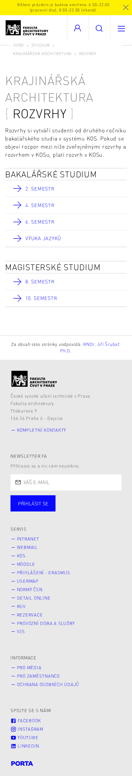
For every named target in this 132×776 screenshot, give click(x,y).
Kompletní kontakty (41, 430)
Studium (40, 45)
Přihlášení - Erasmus (43, 572)
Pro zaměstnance (38, 676)
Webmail (27, 547)
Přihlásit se (33, 503)
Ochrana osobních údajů (48, 684)
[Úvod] (34, 379)
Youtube (27, 737)
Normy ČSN (30, 589)
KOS (21, 555)
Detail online (34, 598)
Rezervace (30, 615)
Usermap (28, 581)
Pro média (29, 667)
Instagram (29, 729)
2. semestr (39, 188)
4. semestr (39, 205)
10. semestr (41, 298)
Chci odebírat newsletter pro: (53, 500)
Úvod (18, 45)
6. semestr (39, 222)
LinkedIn (27, 746)
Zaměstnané (77, 510)
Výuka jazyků (43, 238)
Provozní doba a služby (46, 623)
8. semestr (39, 281)
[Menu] (121, 28)
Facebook (28, 720)
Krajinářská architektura (42, 53)
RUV (21, 606)
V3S (21, 631)
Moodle (26, 564)
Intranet (28, 539)
